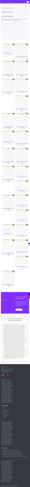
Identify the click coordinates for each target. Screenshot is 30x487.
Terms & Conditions (5, 415)
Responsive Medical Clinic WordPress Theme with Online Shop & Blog (12, 454)
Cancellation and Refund (6, 410)
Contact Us (4, 413)
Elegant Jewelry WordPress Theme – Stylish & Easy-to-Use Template (12, 453)
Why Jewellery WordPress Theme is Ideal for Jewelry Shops (11, 450)
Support (4, 407)
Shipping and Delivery (6, 412)
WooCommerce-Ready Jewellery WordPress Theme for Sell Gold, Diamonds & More (14, 456)
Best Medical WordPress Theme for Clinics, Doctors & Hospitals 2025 (12, 451)
